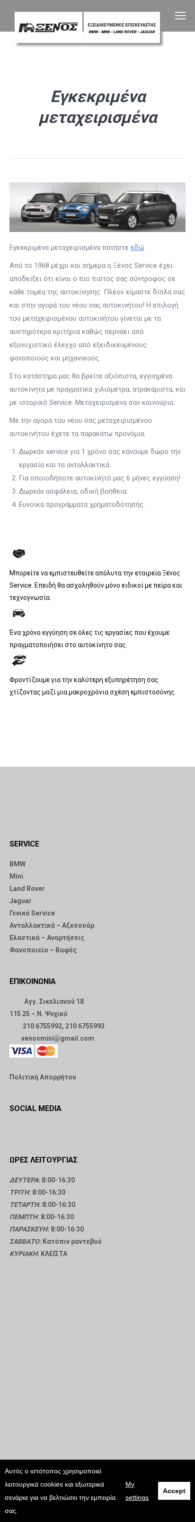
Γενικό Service (32, 913)
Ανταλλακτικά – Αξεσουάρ (51, 925)
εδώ (137, 247)
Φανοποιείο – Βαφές (43, 950)
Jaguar (20, 901)
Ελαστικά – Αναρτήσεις (46, 937)
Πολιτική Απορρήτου (42, 1077)
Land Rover (27, 888)
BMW (17, 864)
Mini (16, 876)
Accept (174, 1491)
